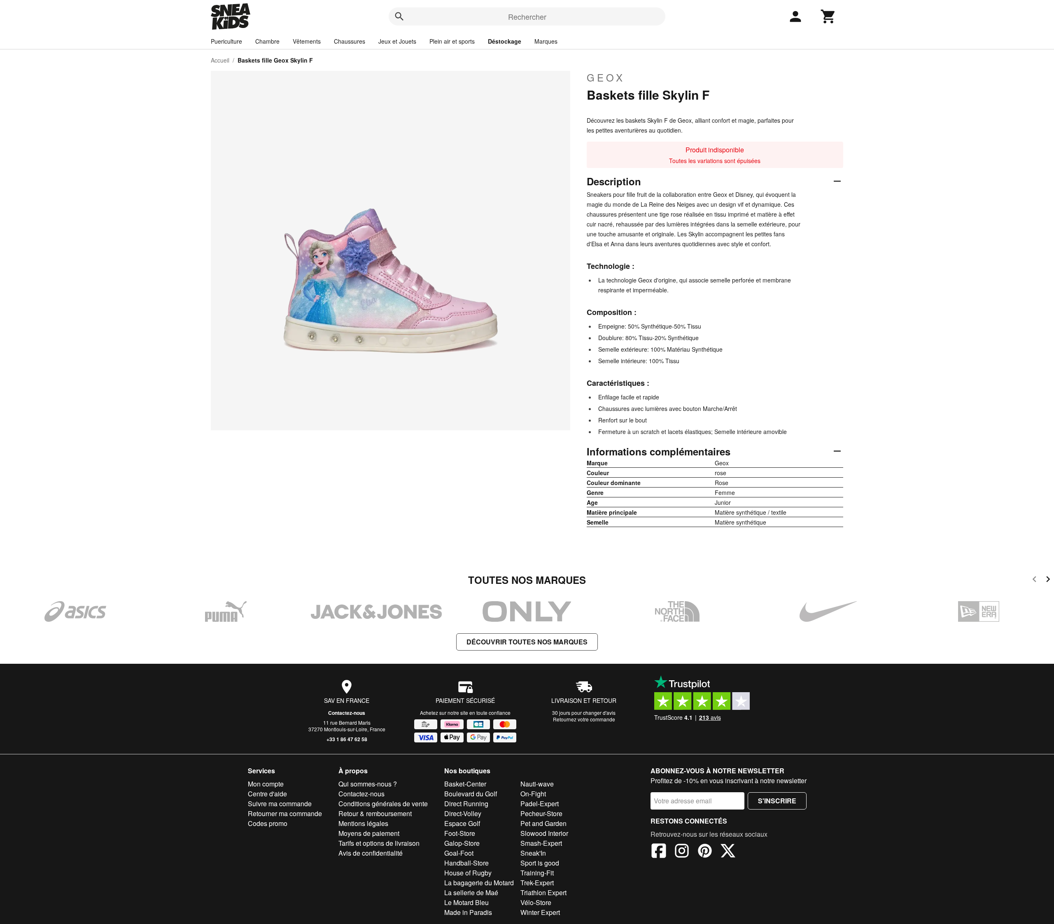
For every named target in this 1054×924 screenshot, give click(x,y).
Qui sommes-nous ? (367, 784)
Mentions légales (363, 823)
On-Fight (533, 793)
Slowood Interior (544, 833)
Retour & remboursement (375, 813)
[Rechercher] (399, 16)
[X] (728, 851)
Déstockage (504, 41)
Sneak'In (533, 853)
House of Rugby (468, 872)
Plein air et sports (452, 41)
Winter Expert (540, 912)
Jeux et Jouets (397, 41)
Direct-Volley (462, 813)
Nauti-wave (537, 784)
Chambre (267, 41)
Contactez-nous (346, 712)
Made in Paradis (468, 912)
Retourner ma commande (285, 813)
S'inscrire (777, 800)
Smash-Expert (541, 843)
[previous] (1034, 580)
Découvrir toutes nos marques (527, 641)
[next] (1048, 580)
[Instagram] (682, 851)
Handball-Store (466, 863)
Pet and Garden (543, 823)
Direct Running (466, 803)
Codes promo (267, 823)
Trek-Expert (537, 882)
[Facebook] (659, 851)
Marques (545, 41)
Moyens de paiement (368, 833)
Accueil (220, 60)
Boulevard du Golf (470, 793)
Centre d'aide (267, 793)
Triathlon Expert (543, 892)
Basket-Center (465, 784)
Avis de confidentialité (370, 853)
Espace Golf (462, 823)
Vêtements (307, 41)
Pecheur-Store (541, 813)
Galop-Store (462, 843)
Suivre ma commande (280, 803)
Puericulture (226, 41)
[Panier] (828, 16)
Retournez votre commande (584, 719)
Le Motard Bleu (466, 902)
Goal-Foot (458, 853)
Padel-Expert (539, 803)
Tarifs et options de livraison (379, 843)
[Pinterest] (705, 851)
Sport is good (539, 863)
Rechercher (527, 16)
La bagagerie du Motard (479, 882)
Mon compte (266, 784)
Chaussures (349, 41)
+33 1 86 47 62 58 (346, 739)
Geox (606, 77)
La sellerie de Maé (471, 892)
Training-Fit (537, 872)
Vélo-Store (535, 902)
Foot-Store (459, 833)
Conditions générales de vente (383, 803)
